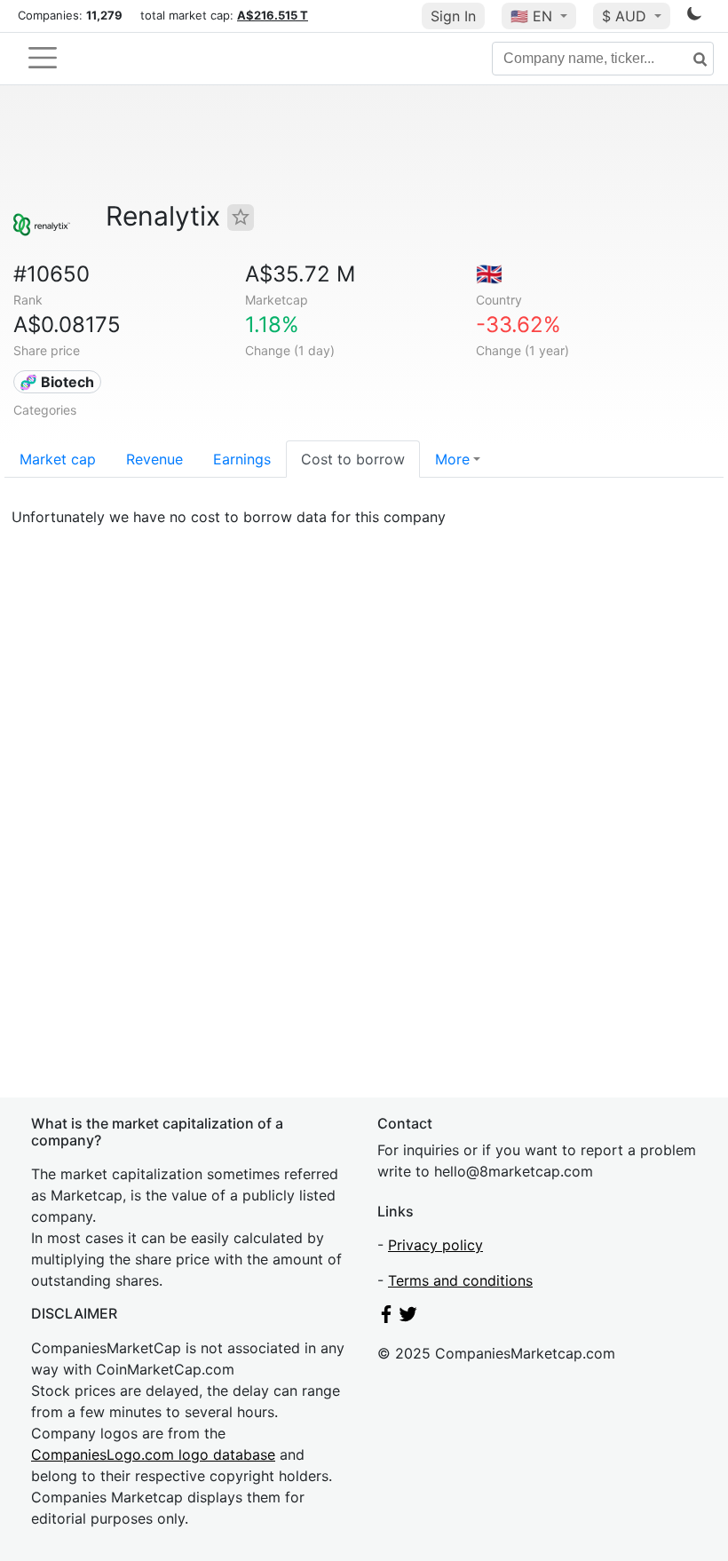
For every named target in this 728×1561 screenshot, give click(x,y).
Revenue (154, 459)
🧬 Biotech (57, 382)
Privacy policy (435, 1245)
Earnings (242, 459)
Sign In (453, 16)
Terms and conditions (460, 1280)
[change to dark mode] (694, 17)
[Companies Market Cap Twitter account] (408, 1318)
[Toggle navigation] (42, 57)
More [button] (452, 459)
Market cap (58, 459)
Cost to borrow (353, 459)
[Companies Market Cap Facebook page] (386, 1318)
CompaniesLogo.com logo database (153, 1454)
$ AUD (626, 16)
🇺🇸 (531, 16)
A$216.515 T (272, 15)
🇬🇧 (489, 274)
